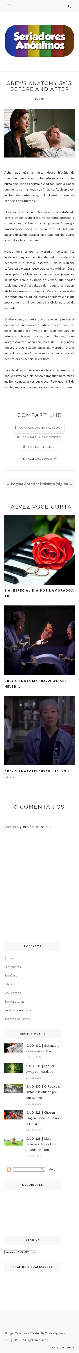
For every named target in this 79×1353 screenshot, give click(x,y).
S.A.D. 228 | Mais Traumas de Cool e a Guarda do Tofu (41, 1144)
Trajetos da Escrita (17, 1019)
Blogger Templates (16, 1333)
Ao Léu (9, 958)
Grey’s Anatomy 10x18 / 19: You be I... (36, 774)
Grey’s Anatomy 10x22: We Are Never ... (35, 683)
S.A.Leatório (12, 993)
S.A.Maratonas (14, 1001)
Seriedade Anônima (17, 1010)
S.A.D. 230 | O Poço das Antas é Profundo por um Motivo (43, 1092)
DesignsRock (13, 1340)
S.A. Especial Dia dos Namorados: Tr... (39, 593)
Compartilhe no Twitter (42, 437)
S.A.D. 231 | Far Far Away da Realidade (40, 1069)
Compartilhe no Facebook (41, 427)
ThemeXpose (54, 1333)
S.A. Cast (10, 975)
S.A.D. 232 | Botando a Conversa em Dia (42, 1048)
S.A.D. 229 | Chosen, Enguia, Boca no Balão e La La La (42, 1118)
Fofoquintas (12, 966)
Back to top (62, 1347)
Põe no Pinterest (42, 446)
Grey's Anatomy (45, 458)
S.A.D (8, 984)
